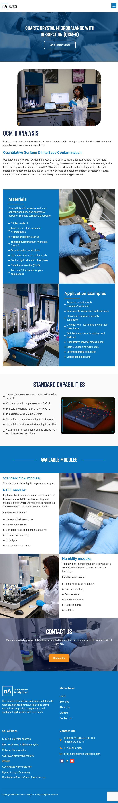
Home (63, 696)
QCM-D (6, 761)
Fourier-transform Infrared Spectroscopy (24, 777)
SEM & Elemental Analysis (16, 739)
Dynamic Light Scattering (16, 772)
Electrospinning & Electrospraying (20, 744)
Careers (64, 712)
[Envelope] (72, 761)
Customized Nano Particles (17, 766)
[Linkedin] (67, 761)
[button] (113, 5)
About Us (65, 707)
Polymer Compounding (14, 750)
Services (64, 701)
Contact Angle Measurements (18, 755)
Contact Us (66, 718)
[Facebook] (62, 761)
